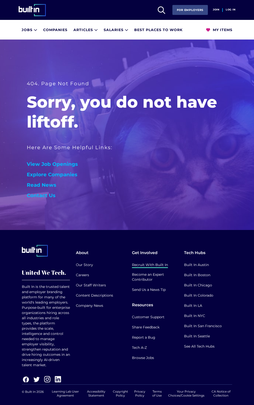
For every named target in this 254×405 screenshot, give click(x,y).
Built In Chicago (198, 285)
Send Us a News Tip (149, 289)
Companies (55, 30)
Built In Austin (196, 265)
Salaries (114, 30)
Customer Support (148, 317)
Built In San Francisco (203, 326)
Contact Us (41, 195)
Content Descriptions (94, 295)
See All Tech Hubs (199, 346)
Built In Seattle (197, 336)
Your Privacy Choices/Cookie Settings (186, 393)
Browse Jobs (143, 358)
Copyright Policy (120, 393)
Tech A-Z (139, 347)
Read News (41, 185)
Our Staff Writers (91, 285)
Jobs (28, 30)
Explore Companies (52, 175)
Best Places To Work (158, 30)
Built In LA (193, 305)
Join (216, 9)
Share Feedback (145, 327)
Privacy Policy (139, 393)
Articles (83, 30)
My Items (222, 30)
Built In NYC (194, 316)
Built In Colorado (198, 295)
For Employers (190, 10)
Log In (230, 9)
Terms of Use (157, 393)
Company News (89, 305)
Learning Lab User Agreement (65, 393)
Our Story (84, 265)
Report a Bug (143, 337)
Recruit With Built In (150, 265)
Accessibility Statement (96, 393)
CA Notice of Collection (221, 393)
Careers (82, 275)
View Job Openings (52, 164)
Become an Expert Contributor (148, 277)
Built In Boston (197, 275)
